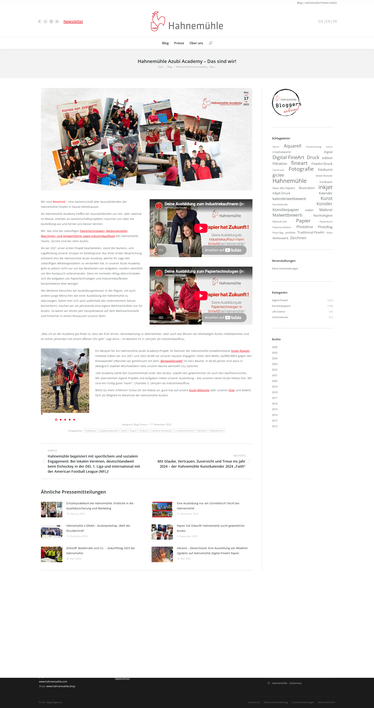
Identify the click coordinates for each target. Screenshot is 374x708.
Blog (136, 424)
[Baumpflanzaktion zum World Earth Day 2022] (65, 380)
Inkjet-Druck (281, 193)
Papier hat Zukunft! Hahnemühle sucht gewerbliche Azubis (210, 528)
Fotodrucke (278, 170)
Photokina (304, 226)
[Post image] (51, 509)
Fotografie (301, 168)
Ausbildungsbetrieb (108, 431)
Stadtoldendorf (216, 431)
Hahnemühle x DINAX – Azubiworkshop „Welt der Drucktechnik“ (98, 528)
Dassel (133, 431)
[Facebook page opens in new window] (39, 21)
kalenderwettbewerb (289, 198)
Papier (303, 220)
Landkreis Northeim (185, 431)
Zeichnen (298, 237)
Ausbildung (90, 431)
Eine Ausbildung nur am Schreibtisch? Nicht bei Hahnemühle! (208, 505)
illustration (307, 188)
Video (329, 232)
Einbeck (143, 431)
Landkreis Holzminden (161, 431)
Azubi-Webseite (199, 390)
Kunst (327, 198)
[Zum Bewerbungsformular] (286, 116)
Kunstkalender (280, 204)
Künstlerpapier (286, 209)
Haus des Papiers (284, 188)
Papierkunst (326, 221)
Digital (328, 152)
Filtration (280, 163)
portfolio (290, 232)
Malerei (326, 209)
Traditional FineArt (311, 232)
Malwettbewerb (287, 215)
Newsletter (73, 21)
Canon (329, 146)
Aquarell (292, 146)
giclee (278, 175)
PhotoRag (325, 227)
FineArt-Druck (322, 163)
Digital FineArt (288, 157)
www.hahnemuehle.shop (60, 686)
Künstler (325, 203)
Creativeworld (282, 152)
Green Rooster (240, 351)
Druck (313, 157)
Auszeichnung (313, 146)
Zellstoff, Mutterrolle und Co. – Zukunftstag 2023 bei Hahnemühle (100, 550)
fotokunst (325, 169)
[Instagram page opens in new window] (51, 21)
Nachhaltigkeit (323, 215)
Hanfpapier (326, 182)
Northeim (202, 431)
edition (327, 158)
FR (335, 21)
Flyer (232, 390)
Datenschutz (122, 679)
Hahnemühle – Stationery (287, 683)
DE (320, 21)
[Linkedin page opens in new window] (57, 21)
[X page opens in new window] (45, 21)
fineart (299, 163)
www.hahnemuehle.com (53, 681)
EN (328, 21)
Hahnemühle (290, 180)
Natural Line (280, 221)
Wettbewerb (280, 238)
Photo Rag (278, 232)
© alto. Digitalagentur (50, 702)
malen (309, 210)
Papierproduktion (282, 227)
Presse (143, 424)
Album (276, 146)
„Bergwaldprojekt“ (171, 361)
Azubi (124, 431)
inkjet (325, 187)
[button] (42, 414)
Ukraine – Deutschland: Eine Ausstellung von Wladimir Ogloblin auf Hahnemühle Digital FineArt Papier (212, 550)
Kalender (326, 193)
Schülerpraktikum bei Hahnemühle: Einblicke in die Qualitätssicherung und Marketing (99, 505)
